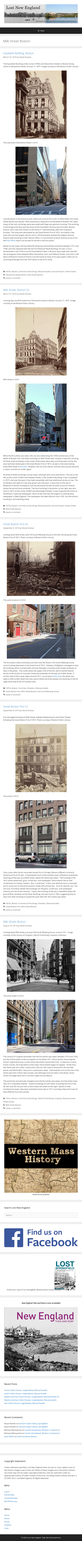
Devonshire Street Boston (16, 275)
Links (6, 1528)
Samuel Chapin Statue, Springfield (33, 1423)
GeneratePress (55, 1538)
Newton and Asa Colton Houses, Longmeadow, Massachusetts (30, 1400)
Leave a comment (13, 278)
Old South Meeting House (48, 691)
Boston (15, 271)
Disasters (31, 688)
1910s (8, 1098)
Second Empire (57, 271)
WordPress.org (10, 1501)
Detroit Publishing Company (50, 1098)
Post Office (10, 240)
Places (7, 1521)
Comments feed (11, 1498)
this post (23, 466)
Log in (6, 1491)
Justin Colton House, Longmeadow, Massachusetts (25, 1393)
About (7, 1518)
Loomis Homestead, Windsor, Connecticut (42, 1430)
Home (6, 1515)
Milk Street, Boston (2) (16, 290)
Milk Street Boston (35, 275)
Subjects (7, 1525)
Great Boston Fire (13, 691)
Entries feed (9, 1495)
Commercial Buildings (27, 271)
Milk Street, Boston (14, 921)
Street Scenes (70, 271)
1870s (8, 271)
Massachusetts (44, 271)
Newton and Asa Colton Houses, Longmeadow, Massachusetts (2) (31, 1396)
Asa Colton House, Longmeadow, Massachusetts (24, 1403)
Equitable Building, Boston (18, 53)
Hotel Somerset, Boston (27, 1436)
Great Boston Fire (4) (15, 524)
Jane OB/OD (9, 1436)
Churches (22, 688)
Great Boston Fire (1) (15, 706)
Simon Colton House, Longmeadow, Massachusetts (25, 1390)
